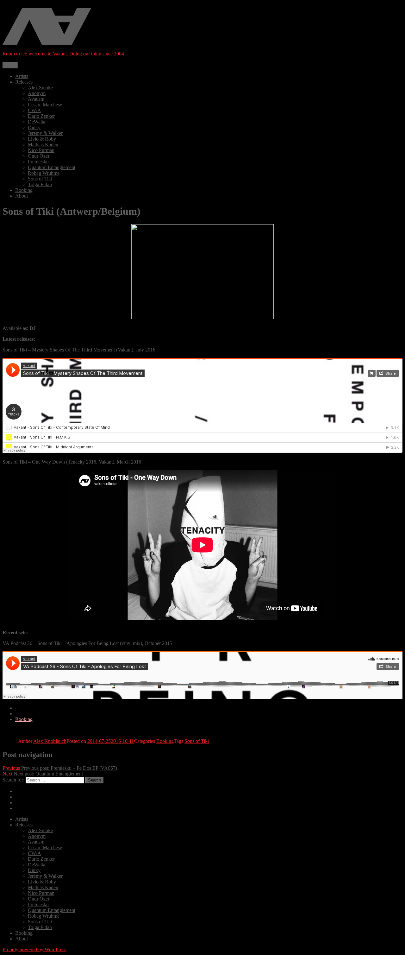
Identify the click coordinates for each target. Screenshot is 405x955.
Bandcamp (26, 791)
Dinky (34, 127)
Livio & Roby (42, 139)
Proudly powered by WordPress (34, 949)
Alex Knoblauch (49, 741)
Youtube (23, 808)
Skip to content (18, 5)
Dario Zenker (41, 116)
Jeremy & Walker (45, 133)
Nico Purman (41, 150)
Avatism (36, 99)
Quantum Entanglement (51, 167)
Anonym (37, 93)
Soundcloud (27, 708)
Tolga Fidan (40, 184)
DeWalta (36, 121)
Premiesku (38, 161)
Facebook (25, 713)
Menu (10, 65)
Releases (24, 82)
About (21, 196)
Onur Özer (38, 156)
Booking (24, 190)
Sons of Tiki (40, 178)
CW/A (34, 110)
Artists (21, 76)
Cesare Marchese (45, 104)
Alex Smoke (40, 87)
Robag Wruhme (43, 173)
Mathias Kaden (43, 144)
